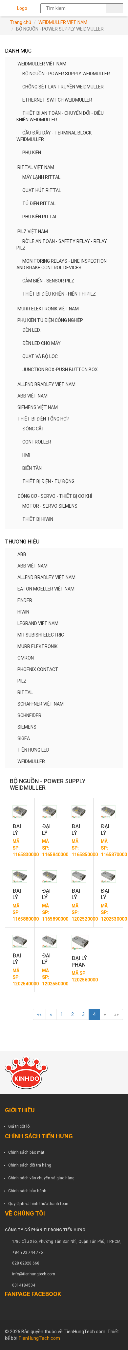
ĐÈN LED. (31, 330)
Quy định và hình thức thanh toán (38, 1203)
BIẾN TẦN (32, 468)
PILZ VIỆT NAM (32, 231)
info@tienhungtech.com (33, 1274)
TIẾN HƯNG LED (33, 750)
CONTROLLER (36, 442)
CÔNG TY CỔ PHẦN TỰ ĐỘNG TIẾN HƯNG (45, 1230)
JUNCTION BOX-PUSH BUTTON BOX (60, 369)
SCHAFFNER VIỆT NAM (40, 704)
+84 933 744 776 (27, 1252)
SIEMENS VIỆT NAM (37, 407)
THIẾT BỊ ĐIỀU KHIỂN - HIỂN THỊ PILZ (59, 294)
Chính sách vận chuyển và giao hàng (41, 1178)
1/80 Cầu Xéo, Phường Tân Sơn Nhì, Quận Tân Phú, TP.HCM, (66, 1241)
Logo (22, 8)
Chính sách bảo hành (27, 1191)
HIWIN (23, 612)
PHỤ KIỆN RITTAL (39, 216)
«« (39, 1014)
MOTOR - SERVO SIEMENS (49, 506)
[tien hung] (64, 1072)
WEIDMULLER (31, 761)
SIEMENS (26, 727)
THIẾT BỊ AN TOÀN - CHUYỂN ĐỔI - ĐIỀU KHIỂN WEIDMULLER (60, 116)
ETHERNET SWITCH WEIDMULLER (57, 100)
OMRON (25, 658)
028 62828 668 (25, 1263)
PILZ (22, 681)
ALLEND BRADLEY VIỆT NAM (46, 384)
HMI (26, 455)
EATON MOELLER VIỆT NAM (46, 588)
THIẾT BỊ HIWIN (37, 519)
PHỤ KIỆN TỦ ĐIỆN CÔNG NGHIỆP (50, 320)
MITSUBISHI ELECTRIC (40, 635)
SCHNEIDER (29, 715)
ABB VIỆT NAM (32, 395)
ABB (21, 554)
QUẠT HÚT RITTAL (41, 190)
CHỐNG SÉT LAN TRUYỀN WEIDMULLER (63, 86)
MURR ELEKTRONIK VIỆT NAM (48, 308)
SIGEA (23, 738)
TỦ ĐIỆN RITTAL (38, 203)
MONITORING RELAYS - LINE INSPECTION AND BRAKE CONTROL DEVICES (61, 264)
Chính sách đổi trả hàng (29, 1165)
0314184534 (23, 1285)
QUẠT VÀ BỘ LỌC (40, 356)
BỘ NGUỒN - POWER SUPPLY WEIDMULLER (66, 73)
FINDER (24, 600)
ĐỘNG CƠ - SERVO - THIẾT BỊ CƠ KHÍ (54, 496)
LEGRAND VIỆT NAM (37, 623)
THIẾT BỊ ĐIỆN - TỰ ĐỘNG (48, 481)
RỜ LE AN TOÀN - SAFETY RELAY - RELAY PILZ (61, 245)
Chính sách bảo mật (26, 1152)
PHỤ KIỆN (31, 152)
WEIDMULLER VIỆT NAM (62, 22)
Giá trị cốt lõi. (20, 1126)
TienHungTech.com (39, 1338)
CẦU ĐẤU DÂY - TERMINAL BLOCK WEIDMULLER (54, 136)
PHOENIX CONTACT (37, 669)
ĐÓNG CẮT (33, 428)
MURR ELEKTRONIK (37, 646)
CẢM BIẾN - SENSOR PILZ (48, 280)
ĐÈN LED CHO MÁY (41, 343)
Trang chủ (20, 22)
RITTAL (25, 692)
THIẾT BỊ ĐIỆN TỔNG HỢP (43, 419)
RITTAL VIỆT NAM (35, 167)
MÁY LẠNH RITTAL (41, 177)
